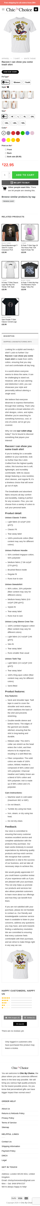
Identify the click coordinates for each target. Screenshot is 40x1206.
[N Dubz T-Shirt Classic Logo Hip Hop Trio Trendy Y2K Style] (10, 269)
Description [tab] (8, 336)
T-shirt (16, 58)
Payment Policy (8, 1151)
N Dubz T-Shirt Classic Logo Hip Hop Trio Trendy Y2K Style (10, 285)
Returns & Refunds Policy (13, 1113)
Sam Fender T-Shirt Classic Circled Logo (9, 321)
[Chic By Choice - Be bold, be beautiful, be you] (19, 9)
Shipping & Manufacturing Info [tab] (17, 342)
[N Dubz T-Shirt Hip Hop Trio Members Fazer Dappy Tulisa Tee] (29, 269)
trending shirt (8, 201)
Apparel (5, 58)
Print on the (7, 146)
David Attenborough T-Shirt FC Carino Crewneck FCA (10, 247)
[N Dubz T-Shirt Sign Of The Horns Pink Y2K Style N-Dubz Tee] (29, 232)
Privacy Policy (8, 1118)
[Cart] (36, 9)
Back (9, 153)
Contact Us (7, 1142)
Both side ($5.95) (14, 157)
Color (4, 128)
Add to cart (25, 175)
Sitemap (5, 1127)
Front (9, 150)
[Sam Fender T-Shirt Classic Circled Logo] (10, 306)
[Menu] (3, 9)
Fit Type (5, 77)
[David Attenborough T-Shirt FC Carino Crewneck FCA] (10, 232)
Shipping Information (11, 1146)
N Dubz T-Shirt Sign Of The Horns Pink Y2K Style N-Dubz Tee (29, 247)
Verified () (30, 1018)
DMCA (5, 1156)
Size (4, 111)
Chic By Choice (27, 1073)
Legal (4, 1160)
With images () (14, 1018)
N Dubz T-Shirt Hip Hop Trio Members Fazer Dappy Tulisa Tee (29, 285)
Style (5, 87)
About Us (6, 1109)
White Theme (30, 58)
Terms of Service (9, 1123)
